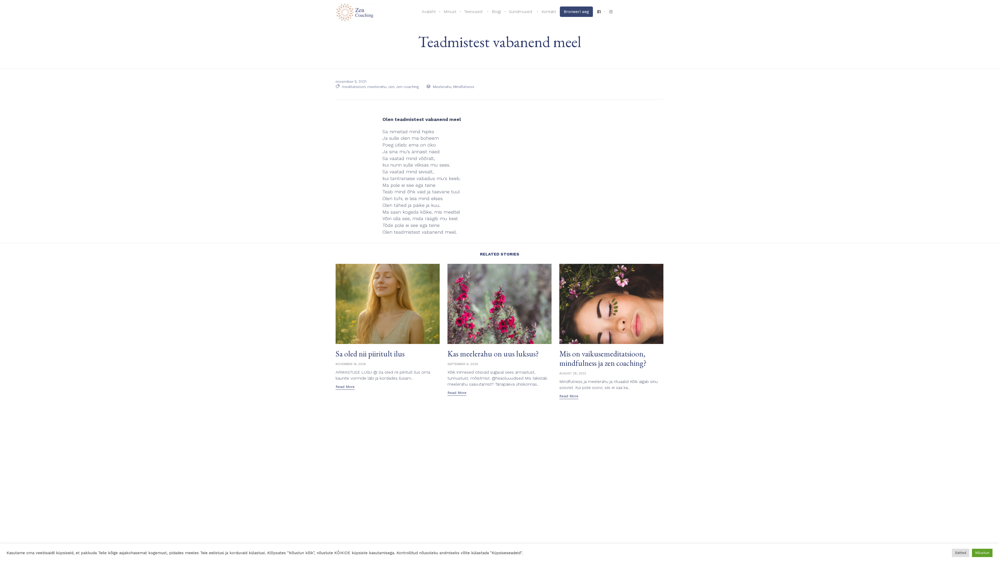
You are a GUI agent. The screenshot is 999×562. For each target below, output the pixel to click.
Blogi (496, 11)
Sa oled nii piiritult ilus (370, 354)
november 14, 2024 (351, 364)
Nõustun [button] (982, 553)
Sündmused (520, 11)
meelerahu (376, 87)
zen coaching (407, 87)
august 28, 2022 (572, 373)
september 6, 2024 (462, 364)
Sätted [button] (960, 553)
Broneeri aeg (576, 11)
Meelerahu (442, 87)
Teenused (473, 11)
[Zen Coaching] (355, 12)
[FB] (599, 11)
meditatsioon (354, 87)
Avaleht (429, 11)
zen (391, 87)
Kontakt (548, 11)
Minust (450, 11)
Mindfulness (463, 87)
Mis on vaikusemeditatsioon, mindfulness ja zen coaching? (602, 358)
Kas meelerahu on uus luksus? (493, 354)
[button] (345, 387)
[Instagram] (611, 11)
